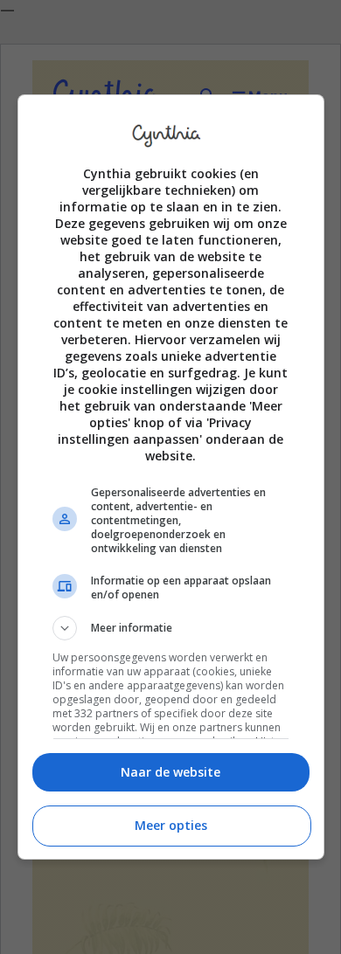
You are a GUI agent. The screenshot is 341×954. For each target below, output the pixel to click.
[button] (170, 628)
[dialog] (170, 477)
